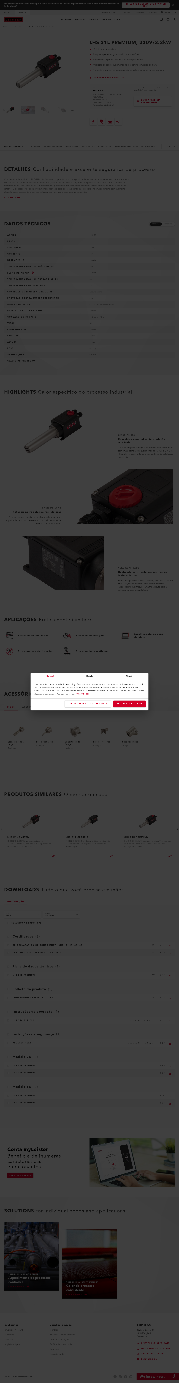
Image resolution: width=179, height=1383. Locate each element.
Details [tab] (89, 676)
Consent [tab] (50, 676)
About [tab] (129, 676)
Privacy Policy (82, 694)
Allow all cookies (129, 703)
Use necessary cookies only (88, 703)
